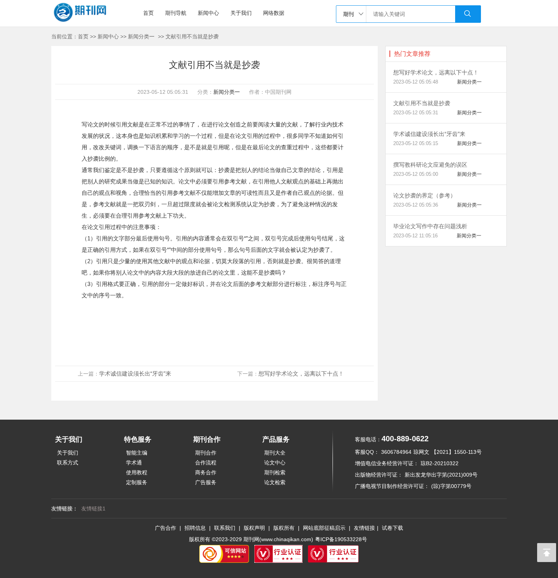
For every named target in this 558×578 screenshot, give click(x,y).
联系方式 (67, 463)
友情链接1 (93, 508)
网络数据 (273, 13)
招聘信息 (195, 528)
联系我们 (224, 528)
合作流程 (205, 463)
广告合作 (165, 528)
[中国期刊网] (94, 13)
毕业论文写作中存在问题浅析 (430, 226)
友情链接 (364, 528)
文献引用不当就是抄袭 (192, 36)
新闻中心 (208, 13)
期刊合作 (205, 453)
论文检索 (274, 482)
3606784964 (396, 452)
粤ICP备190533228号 (341, 539)
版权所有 (284, 528)
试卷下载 (392, 528)
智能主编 (136, 453)
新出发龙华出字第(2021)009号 (441, 475)
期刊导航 (175, 13)
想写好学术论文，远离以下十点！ (301, 373)
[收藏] (60, 159)
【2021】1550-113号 (456, 452)
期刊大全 (274, 453)
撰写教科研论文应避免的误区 (430, 164)
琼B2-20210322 (440, 463)
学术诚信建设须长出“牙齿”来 (135, 373)
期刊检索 (274, 472)
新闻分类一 (141, 36)
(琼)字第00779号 (451, 486)
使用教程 (136, 472)
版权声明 (254, 528)
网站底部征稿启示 (324, 528)
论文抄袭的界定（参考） (424, 195)
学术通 (134, 463)
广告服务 (205, 482)
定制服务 (136, 482)
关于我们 (241, 13)
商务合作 (205, 472)
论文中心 (274, 463)
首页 (148, 13)
